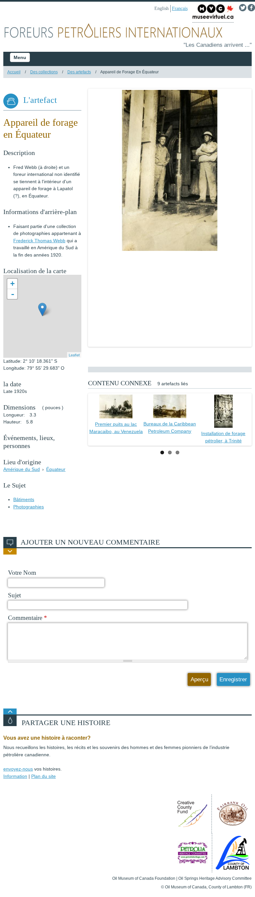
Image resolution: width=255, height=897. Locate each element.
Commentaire (27, 617)
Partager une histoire (66, 723)
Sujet (14, 595)
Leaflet (74, 354)
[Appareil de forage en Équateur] (169, 170)
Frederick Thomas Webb (39, 240)
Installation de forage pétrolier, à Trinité (223, 437)
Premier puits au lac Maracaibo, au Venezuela (116, 427)
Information (15, 776)
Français (180, 8)
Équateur (55, 469)
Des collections (44, 72)
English (161, 8)
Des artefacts (79, 72)
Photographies (28, 506)
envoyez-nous (18, 769)
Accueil (14, 72)
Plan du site (43, 776)
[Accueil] (127, 32)
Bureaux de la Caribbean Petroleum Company (169, 427)
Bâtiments (23, 499)
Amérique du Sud (21, 469)
